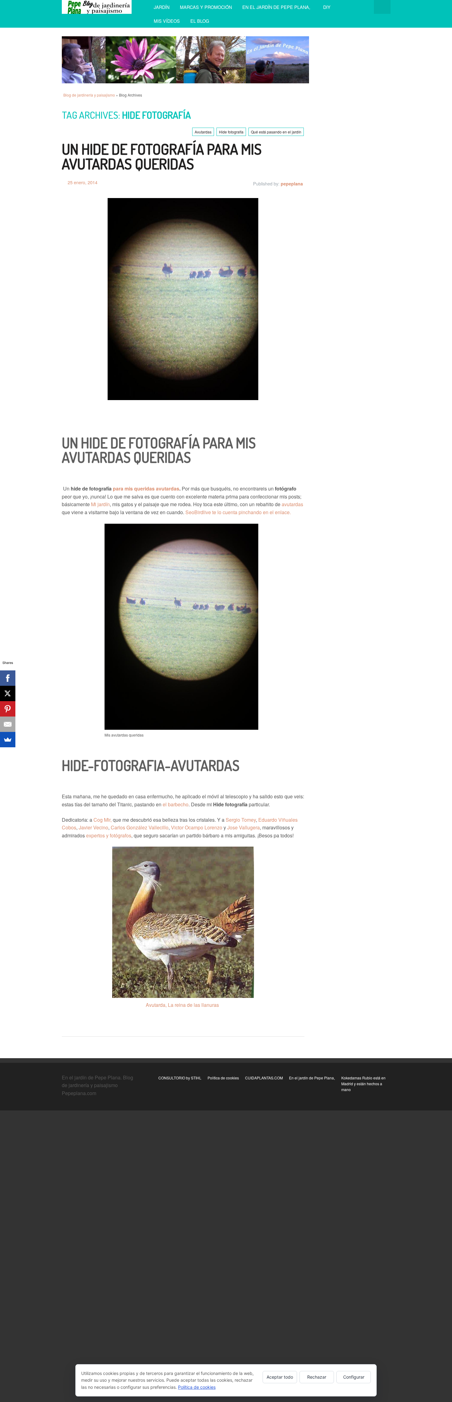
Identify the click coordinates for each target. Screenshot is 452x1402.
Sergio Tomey (241, 819)
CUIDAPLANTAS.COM (264, 1077)
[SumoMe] (7, 739)
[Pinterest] (7, 709)
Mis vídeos (167, 21)
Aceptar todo (280, 1377)
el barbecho (175, 804)
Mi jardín (100, 504)
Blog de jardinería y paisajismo (89, 94)
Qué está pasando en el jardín (276, 131)
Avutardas (203, 131)
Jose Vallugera (243, 827)
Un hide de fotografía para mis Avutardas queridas (162, 156)
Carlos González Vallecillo (140, 827)
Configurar (353, 1377)
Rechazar (316, 1377)
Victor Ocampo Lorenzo (196, 827)
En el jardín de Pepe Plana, (277, 7)
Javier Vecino (93, 827)
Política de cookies (223, 1077)
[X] (7, 693)
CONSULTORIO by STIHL (179, 1077)
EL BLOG (199, 21)
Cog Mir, (102, 819)
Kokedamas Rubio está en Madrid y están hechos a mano (363, 1083)
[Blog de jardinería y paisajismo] (97, 7)
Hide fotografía (231, 131)
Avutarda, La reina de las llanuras (182, 1004)
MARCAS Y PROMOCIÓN (206, 7)
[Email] (7, 724)
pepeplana (292, 184)
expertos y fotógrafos (108, 835)
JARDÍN (161, 7)
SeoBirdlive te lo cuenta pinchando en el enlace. (238, 512)
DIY (327, 7)
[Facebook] (7, 678)
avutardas (291, 504)
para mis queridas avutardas (146, 488)
